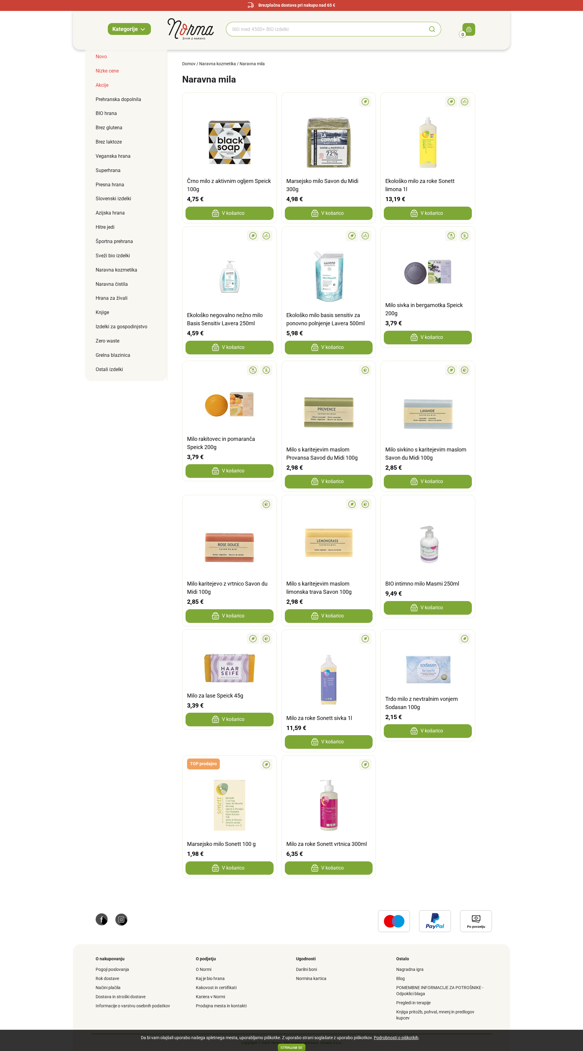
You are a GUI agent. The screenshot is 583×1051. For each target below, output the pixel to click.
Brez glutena (109, 127)
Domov (189, 63)
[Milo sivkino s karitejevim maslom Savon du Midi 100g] (428, 370)
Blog (400, 978)
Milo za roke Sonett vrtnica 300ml (326, 844)
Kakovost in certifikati (216, 987)
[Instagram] (121, 919)
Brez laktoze (109, 142)
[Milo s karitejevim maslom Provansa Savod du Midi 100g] (329, 370)
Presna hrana (110, 185)
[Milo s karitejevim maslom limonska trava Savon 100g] (329, 504)
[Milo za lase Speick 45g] (230, 639)
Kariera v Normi (210, 996)
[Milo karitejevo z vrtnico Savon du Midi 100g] (230, 504)
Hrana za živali (112, 298)
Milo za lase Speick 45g (215, 695)
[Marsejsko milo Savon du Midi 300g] (329, 102)
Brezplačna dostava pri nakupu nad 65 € (296, 5)
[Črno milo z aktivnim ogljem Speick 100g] (230, 102)
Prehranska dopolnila (118, 99)
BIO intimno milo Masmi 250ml (422, 583)
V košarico (233, 213)
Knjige (102, 312)
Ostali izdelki (109, 369)
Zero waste (107, 341)
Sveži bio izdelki (113, 256)
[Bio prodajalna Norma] (191, 28)
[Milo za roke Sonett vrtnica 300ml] (329, 765)
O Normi (203, 969)
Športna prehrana (114, 241)
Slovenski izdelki (113, 198)
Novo (101, 56)
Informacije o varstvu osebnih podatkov (133, 1005)
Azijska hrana (110, 213)
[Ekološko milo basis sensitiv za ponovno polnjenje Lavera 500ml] (329, 236)
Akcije (102, 85)
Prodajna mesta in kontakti (221, 1005)
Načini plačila (108, 987)
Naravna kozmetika (116, 270)
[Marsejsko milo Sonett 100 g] (230, 765)
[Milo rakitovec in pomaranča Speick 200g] (230, 370)
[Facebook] (102, 919)
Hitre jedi (105, 227)
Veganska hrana (113, 156)
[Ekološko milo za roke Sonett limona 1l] (428, 102)
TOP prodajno (203, 763)
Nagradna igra (410, 969)
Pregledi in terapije (413, 1002)
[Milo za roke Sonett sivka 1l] (329, 639)
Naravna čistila (112, 284)
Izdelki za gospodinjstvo (121, 326)
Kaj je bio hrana (210, 978)
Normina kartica (311, 978)
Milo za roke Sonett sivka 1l (319, 718)
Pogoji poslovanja (112, 969)
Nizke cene (107, 71)
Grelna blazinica (113, 355)
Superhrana (108, 170)
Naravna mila (252, 63)
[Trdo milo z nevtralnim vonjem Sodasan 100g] (428, 639)
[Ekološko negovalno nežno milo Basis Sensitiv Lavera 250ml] (230, 236)
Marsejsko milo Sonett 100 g (221, 844)
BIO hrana (106, 113)
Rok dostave (107, 978)
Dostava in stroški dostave (120, 996)
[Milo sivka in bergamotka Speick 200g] (428, 236)
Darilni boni (306, 969)
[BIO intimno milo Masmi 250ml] (428, 504)
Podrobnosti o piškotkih (396, 1037)
